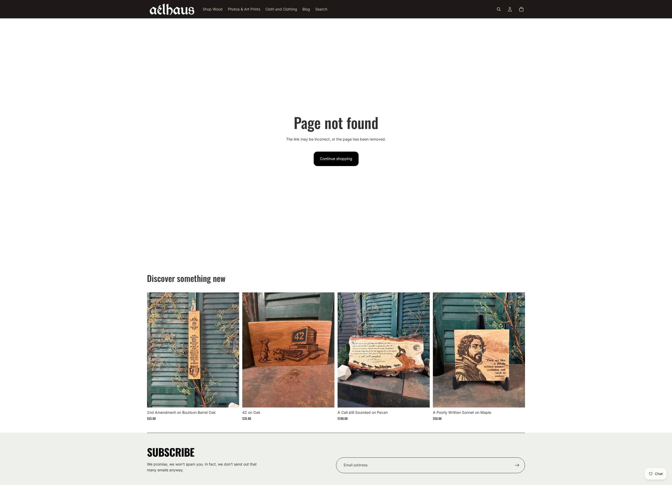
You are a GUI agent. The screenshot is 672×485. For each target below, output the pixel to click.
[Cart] (521, 9)
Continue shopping (336, 158)
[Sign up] (517, 465)
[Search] (499, 9)
